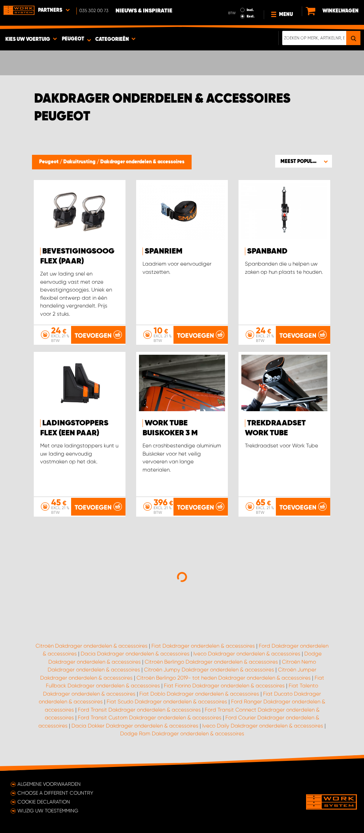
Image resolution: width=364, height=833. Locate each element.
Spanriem (163, 251)
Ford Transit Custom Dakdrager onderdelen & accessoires (149, 717)
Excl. (251, 16)
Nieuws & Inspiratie (144, 11)
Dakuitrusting (80, 161)
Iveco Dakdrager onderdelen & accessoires (246, 653)
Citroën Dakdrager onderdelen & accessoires (92, 646)
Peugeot (49, 161)
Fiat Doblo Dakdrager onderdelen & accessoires (199, 694)
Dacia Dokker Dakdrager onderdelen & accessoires (134, 726)
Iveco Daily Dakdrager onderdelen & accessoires (262, 726)
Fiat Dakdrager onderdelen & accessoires (203, 646)
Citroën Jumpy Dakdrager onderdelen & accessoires (209, 669)
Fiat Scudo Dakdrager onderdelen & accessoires (167, 701)
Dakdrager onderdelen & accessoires (142, 161)
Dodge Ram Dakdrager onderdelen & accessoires (182, 733)
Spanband (267, 251)
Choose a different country (55, 793)
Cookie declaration (43, 802)
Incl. (250, 10)
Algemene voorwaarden (49, 784)
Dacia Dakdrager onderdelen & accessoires (135, 653)
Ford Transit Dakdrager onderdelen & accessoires (139, 710)
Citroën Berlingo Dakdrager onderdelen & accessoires (211, 662)
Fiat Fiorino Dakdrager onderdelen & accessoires (224, 685)
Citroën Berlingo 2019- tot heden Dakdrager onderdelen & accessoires (223, 678)
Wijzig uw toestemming (47, 810)
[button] (303, 161)
